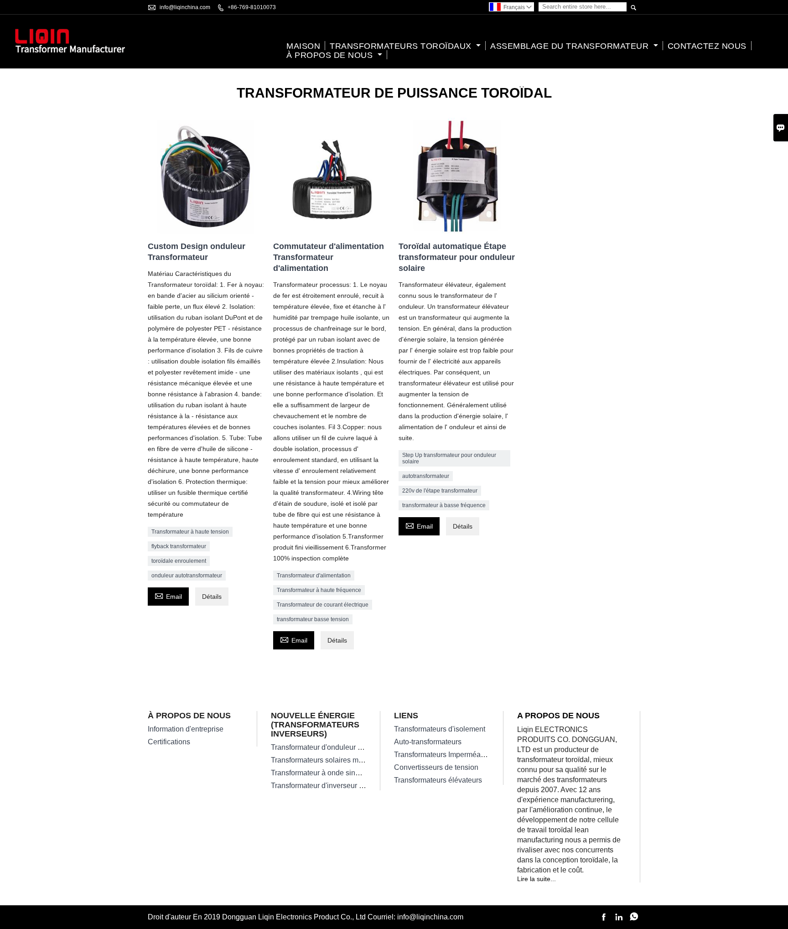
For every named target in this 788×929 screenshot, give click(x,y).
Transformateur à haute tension (190, 532)
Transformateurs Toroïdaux (402, 46)
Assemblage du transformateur (570, 46)
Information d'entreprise (185, 729)
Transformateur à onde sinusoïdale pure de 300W (350, 773)
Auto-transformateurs (427, 742)
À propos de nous (330, 55)
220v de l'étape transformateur (439, 491)
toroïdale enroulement (178, 561)
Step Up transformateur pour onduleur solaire (449, 458)
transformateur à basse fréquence (444, 505)
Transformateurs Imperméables (444, 754)
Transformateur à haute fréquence (319, 590)
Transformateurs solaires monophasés (332, 760)
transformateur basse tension (313, 619)
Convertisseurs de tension (436, 767)
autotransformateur (425, 476)
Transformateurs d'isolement (439, 729)
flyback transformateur (178, 546)
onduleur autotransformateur (186, 575)
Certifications (169, 742)
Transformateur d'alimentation (314, 575)
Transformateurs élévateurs (438, 780)
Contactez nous (707, 46)
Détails (212, 596)
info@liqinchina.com (185, 7)
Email (168, 595)
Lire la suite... (536, 878)
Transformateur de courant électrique (322, 605)
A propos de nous (558, 715)
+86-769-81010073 (252, 7)
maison (303, 46)
